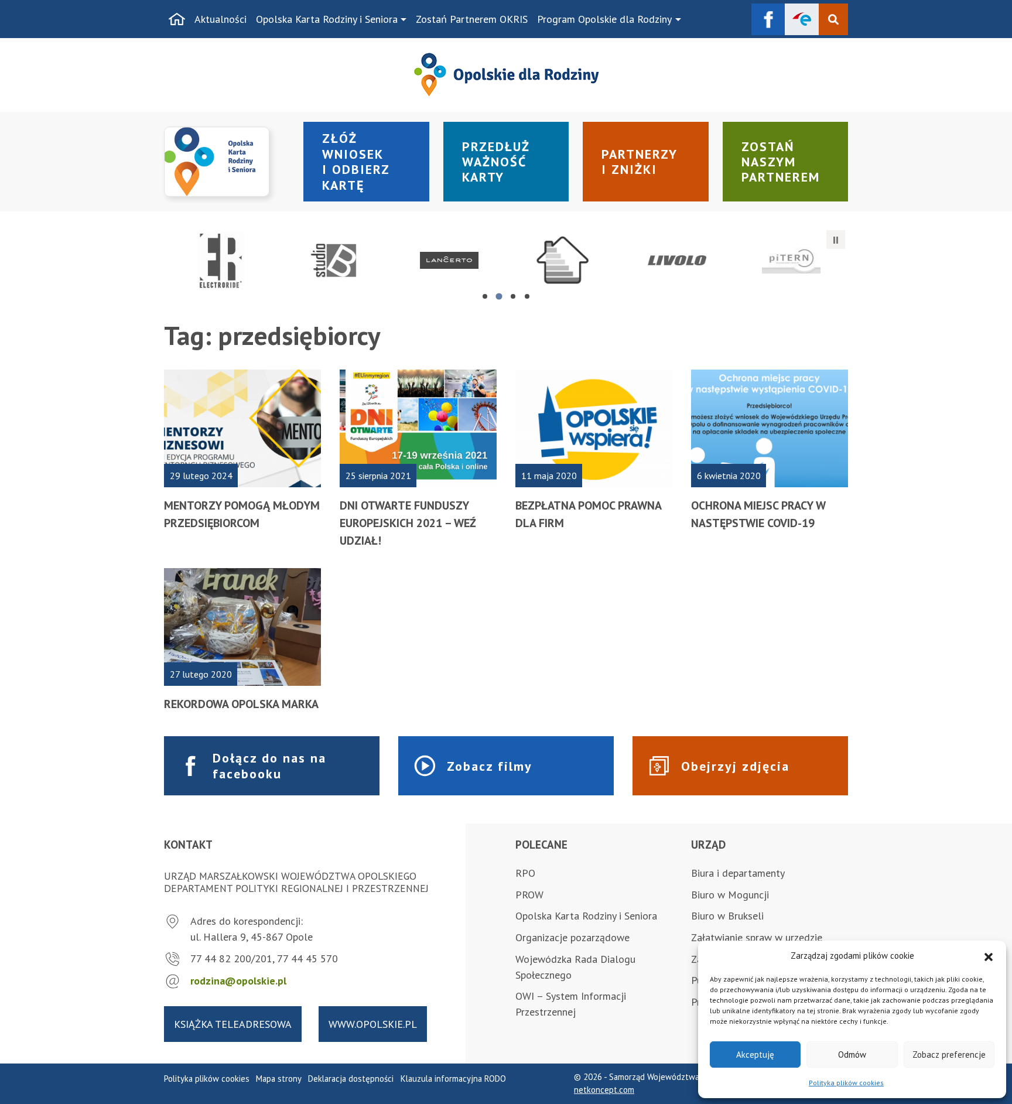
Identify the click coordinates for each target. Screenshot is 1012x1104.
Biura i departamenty (738, 873)
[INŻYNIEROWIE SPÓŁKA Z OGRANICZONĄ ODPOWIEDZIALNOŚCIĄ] (563, 260)
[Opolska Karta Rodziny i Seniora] (226, 162)
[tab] (485, 296)
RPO (525, 873)
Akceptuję (755, 1054)
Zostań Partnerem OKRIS (472, 19)
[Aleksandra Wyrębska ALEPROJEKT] (677, 260)
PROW (529, 894)
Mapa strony (279, 1078)
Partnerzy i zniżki (639, 161)
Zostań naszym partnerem (780, 162)
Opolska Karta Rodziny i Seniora (327, 19)
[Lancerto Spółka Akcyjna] (449, 260)
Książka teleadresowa (233, 1024)
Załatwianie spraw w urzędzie (756, 937)
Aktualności (220, 19)
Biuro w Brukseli (727, 915)
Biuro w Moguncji (730, 894)
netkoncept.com (604, 1089)
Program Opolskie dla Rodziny (604, 19)
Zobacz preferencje (949, 1054)
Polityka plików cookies (846, 1082)
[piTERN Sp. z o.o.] (791, 260)
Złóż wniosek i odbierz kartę (356, 161)
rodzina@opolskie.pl (238, 980)
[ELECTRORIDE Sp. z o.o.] (221, 260)
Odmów (852, 1054)
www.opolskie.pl (373, 1024)
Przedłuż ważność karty (496, 162)
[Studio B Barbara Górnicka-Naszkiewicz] (335, 260)
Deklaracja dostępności (351, 1078)
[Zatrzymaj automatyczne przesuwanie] (835, 239)
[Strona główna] (177, 19)
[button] (988, 956)
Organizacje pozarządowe (572, 937)
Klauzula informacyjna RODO (453, 1078)
